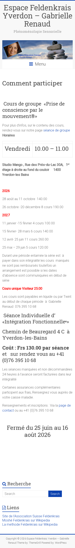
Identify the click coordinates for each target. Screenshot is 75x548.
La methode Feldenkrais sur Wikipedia (30, 524)
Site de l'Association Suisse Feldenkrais (31, 516)
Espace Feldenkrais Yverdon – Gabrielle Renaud (37, 15)
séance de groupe (56, 130)
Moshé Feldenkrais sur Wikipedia (26, 520)
